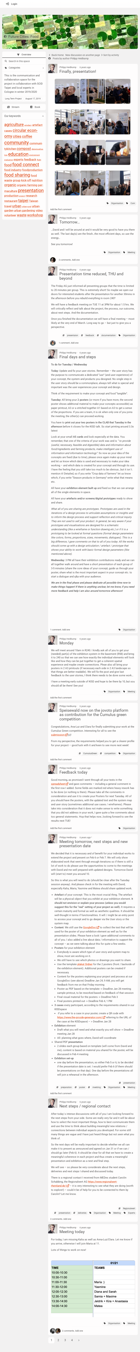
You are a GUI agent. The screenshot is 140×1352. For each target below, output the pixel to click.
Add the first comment (61, 209)
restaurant (11, 201)
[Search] (5, 61)
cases (8, 130)
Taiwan (33, 201)
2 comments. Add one (69, 260)
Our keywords (12, 116)
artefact (37, 125)
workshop (35, 215)
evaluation (8, 160)
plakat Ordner (85, 964)
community (16, 143)
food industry (13, 170)
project (22, 196)
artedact (28, 125)
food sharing (17, 175)
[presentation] (24, 55)
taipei (23, 200)
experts (18, 159)
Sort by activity (111, 55)
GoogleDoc (89, 927)
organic (10, 185)
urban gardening (24, 210)
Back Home (57, 55)
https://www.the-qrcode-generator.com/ (79, 1017)
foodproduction (32, 170)
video (39, 210)
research (31, 196)
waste (21, 215)
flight (39, 160)
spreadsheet (58, 783)
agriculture (14, 124)
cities (17, 136)
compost (24, 149)
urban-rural (26, 207)
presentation (31, 190)
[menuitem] (10, 4)
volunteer (10, 215)
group (16, 180)
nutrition (37, 180)
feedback (30, 159)
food (8, 165)
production (11, 196)
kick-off (26, 180)
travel (7, 206)
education (18, 154)
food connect (25, 165)
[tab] (24, 55)
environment (34, 155)
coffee (27, 136)
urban (16, 206)
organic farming (27, 185)
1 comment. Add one (69, 343)
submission (57, 734)
